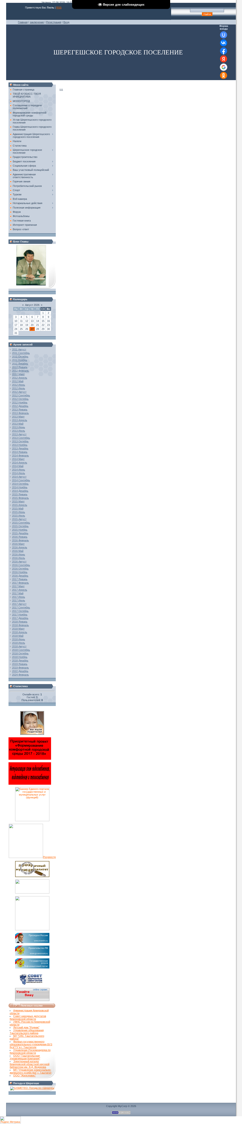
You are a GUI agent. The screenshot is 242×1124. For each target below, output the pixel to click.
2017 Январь (19, 579)
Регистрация (53, 22)
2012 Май (17, 381)
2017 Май (17, 593)
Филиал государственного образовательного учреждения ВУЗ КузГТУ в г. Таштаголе (31, 1044)
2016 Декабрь (20, 575)
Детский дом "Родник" (26, 1027)
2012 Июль (18, 388)
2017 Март (18, 586)
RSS (58, 7)
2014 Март (18, 459)
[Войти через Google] (223, 67)
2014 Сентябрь (21, 480)
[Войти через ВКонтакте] (223, 42)
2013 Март (18, 416)
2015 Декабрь (20, 533)
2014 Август (19, 476)
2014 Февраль (20, 455)
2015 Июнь (18, 512)
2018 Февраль (20, 625)
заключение (37, 22)
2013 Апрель (19, 420)
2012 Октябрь (20, 399)
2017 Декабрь (20, 618)
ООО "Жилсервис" (24, 1075)
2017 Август (19, 604)
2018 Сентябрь (21, 649)
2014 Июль (18, 473)
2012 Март (18, 374)
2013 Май (17, 423)
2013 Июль (18, 430)
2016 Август (19, 561)
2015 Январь (19, 494)
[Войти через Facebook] (223, 50)
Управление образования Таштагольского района (27, 1031)
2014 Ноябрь (19, 487)
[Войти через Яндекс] (223, 58)
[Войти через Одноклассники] (223, 75)
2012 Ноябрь (19, 402)
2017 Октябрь (20, 611)
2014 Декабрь (20, 490)
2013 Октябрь (20, 441)
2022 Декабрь (20, 671)
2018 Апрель (19, 632)
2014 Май (17, 466)
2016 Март (18, 543)
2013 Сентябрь (21, 437)
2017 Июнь (18, 596)
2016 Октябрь (20, 568)
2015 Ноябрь (19, 529)
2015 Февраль (20, 497)
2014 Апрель (19, 462)
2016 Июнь (18, 554)
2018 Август (19, 646)
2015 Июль (18, 515)
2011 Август (19, 349)
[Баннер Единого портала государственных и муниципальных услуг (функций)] (32, 820)
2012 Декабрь (20, 406)
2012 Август (19, 391)
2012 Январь (19, 367)
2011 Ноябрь (19, 360)
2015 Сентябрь (21, 522)
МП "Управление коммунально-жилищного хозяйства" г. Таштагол (30, 1071)
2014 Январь (19, 452)
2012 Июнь (18, 384)
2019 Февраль (20, 667)
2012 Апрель (19, 377)
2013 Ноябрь (19, 444)
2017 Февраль (20, 582)
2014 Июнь (18, 469)
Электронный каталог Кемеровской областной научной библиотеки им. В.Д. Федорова (29, 1064)
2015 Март (18, 501)
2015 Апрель (19, 505)
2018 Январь (19, 621)
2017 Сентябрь (21, 607)
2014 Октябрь (20, 483)
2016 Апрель (19, 547)
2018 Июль (18, 642)
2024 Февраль (20, 674)
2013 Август (19, 434)
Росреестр (49, 857)
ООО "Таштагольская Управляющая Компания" (25, 1057)
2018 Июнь (18, 639)
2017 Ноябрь (19, 614)
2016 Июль (18, 558)
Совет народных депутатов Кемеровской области (28, 1017)
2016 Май (17, 551)
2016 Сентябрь (21, 565)
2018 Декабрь (20, 660)
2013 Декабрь (20, 448)
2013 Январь (19, 409)
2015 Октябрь (20, 526)
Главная (23, 22)
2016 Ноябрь (19, 572)
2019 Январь (19, 664)
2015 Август (19, 519)
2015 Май (17, 508)
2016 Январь (19, 536)
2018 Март (18, 628)
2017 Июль (18, 600)
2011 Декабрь (20, 363)
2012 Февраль (20, 370)
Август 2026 (32, 305)
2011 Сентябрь (21, 353)
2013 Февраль (20, 413)
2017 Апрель (19, 589)
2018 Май (17, 635)
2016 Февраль (20, 540)
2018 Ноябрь (19, 657)
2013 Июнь (18, 427)
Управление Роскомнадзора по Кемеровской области (30, 1051)
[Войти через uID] (223, 34)
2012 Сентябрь (21, 395)
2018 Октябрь (20, 653)
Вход (66, 22)
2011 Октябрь (20, 356)
